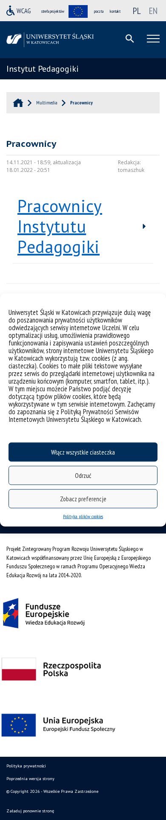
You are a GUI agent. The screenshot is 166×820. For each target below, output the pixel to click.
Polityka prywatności (26, 766)
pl (137, 11)
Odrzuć (83, 475)
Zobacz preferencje (83, 498)
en (153, 11)
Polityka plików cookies (83, 516)
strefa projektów (52, 11)
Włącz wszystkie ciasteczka (83, 452)
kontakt (115, 11)
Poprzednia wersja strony (30, 778)
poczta (98, 11)
